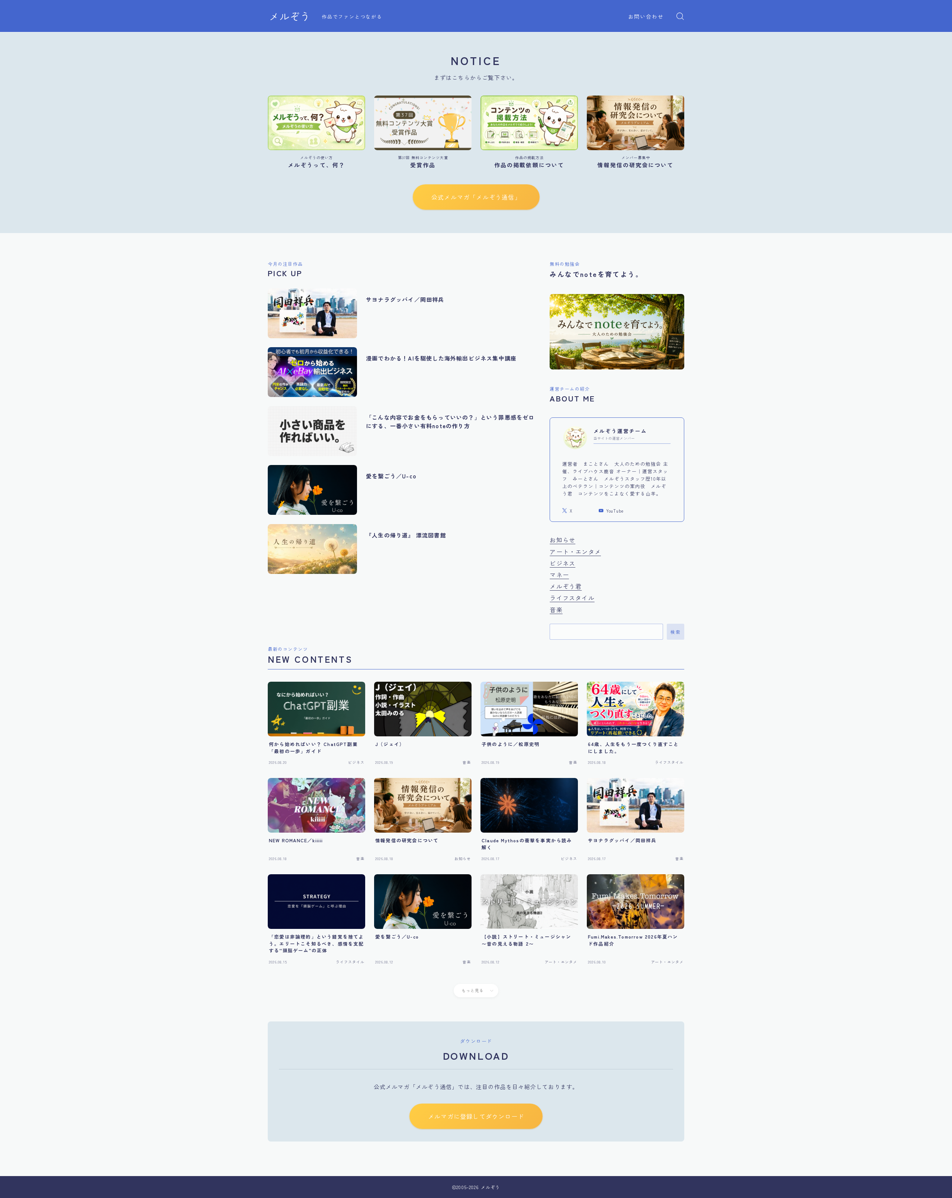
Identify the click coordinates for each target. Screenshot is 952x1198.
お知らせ (562, 539)
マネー (559, 574)
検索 (675, 632)
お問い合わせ (646, 16)
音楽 (556, 609)
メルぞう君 (566, 586)
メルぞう (290, 16)
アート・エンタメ (575, 551)
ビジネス (562, 563)
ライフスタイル (572, 597)
